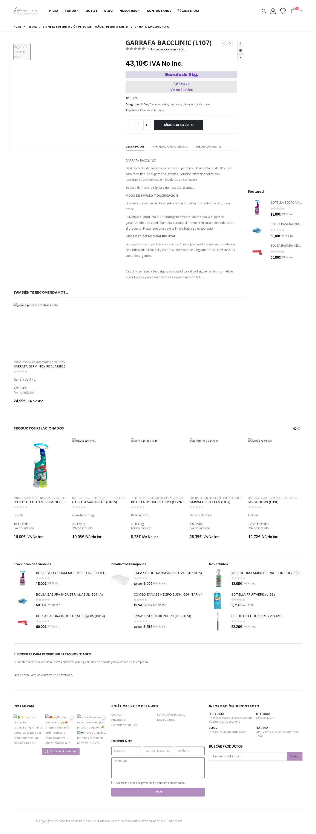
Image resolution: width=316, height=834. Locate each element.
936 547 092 (190, 11)
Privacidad (118, 720)
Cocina (26, 362)
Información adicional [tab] (170, 146)
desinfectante (155, 110)
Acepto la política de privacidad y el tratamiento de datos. (151, 782)
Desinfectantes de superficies (109, 497)
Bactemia (253, 497)
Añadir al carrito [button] (61, 310)
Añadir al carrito (179, 125)
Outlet (92, 11)
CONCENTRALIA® (41, 497)
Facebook (240, 43)
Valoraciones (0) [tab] (208, 146)
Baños (144, 104)
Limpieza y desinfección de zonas (190, 104)
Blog (108, 11)
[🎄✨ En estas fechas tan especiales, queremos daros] (28, 729)
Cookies (116, 714)
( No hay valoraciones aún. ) (167, 49)
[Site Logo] (25, 11)
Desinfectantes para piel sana (168, 497)
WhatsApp (240, 57)
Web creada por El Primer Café (162, 821)
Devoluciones (166, 720)
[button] (264, 11)
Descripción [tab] (135, 146)
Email (240, 50)
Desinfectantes (159, 104)
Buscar (295, 756)
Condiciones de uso (124, 725)
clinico (142, 110)
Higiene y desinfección (233, 497)
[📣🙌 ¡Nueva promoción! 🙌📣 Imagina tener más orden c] (60, 729)
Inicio (53, 11)
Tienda (70, 11)
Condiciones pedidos (171, 714)
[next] (230, 43)
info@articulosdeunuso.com (227, 732)
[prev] (224, 43)
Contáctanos (159, 11)
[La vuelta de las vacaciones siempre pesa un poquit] (92, 729)
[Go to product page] (41, 330)
